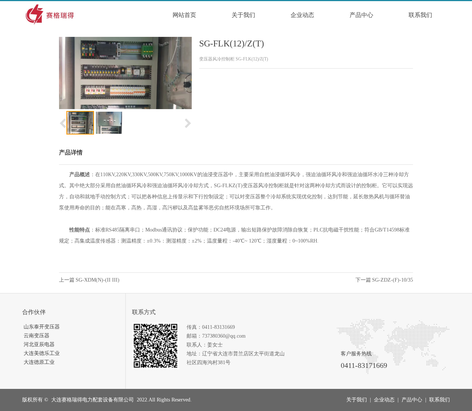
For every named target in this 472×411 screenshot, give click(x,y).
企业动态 (302, 15)
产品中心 (361, 15)
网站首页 (184, 15)
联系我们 (420, 15)
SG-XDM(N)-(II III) (97, 280)
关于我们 (243, 15)
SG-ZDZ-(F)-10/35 (392, 280)
